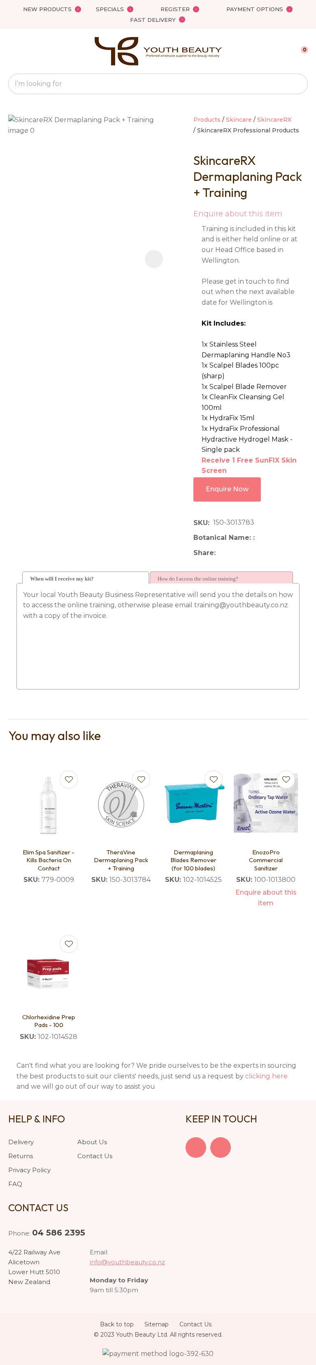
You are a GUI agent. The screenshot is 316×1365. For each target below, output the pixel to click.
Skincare (239, 119)
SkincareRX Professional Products (248, 130)
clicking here (266, 1076)
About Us (92, 1142)
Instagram (220, 1147)
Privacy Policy (29, 1170)
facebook (196, 1147)
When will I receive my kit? (62, 579)
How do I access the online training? (198, 579)
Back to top (117, 1324)
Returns (20, 1156)
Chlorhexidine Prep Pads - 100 (48, 1021)
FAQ (15, 1184)
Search (298, 84)
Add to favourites (69, 779)
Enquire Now (227, 489)
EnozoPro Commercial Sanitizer (266, 860)
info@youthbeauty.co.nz (127, 1262)
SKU (200, 523)
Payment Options (254, 9)
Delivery (21, 1142)
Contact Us (94, 1156)
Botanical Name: (223, 537)
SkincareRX (274, 119)
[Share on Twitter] (232, 553)
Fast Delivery (153, 19)
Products (207, 119)
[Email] (245, 553)
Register (175, 9)
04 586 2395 (58, 1233)
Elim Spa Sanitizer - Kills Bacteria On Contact (48, 860)
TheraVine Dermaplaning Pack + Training (121, 860)
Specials (110, 9)
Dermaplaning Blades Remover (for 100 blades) (193, 860)
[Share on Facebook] (220, 552)
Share (203, 553)
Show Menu (13, 51)
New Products (47, 9)
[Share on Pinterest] (257, 553)
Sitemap (156, 1324)
